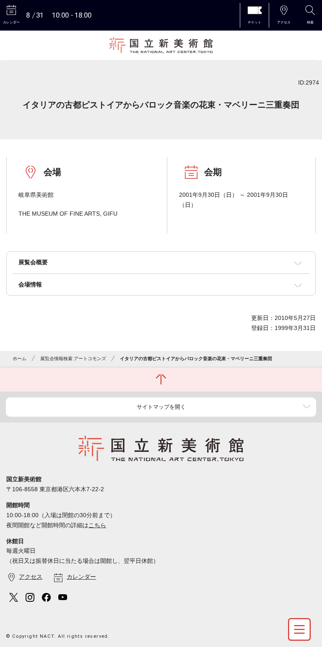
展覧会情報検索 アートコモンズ (73, 358)
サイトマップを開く (161, 407)
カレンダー (81, 576)
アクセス (30, 576)
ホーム (19, 358)
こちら (97, 525)
